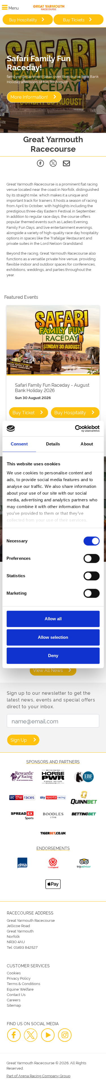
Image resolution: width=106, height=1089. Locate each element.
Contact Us (16, 994)
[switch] (91, 558)
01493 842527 (26, 947)
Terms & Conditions (23, 983)
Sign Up (18, 740)
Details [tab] (53, 444)
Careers (13, 999)
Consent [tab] (19, 444)
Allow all (53, 618)
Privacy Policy (19, 978)
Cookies (14, 972)
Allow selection (53, 637)
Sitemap (14, 1005)
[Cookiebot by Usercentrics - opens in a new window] (75, 428)
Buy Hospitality (23, 19)
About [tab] (87, 444)
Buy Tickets (74, 19)
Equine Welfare (20, 988)
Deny (53, 655)
